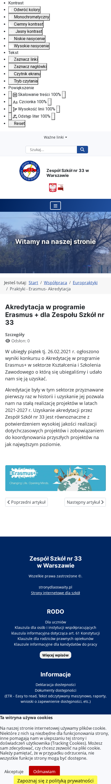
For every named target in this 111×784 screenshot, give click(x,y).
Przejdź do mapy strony (4, 135)
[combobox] (51, 149)
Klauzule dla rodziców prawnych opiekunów (55, 638)
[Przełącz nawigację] (55, 205)
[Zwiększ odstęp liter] (53, 116)
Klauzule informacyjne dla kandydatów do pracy (55, 644)
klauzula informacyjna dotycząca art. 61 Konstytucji (55, 633)
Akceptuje (13, 771)
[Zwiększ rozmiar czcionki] (49, 101)
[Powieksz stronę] (64, 94)
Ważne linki (54, 137)
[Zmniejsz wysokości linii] (10, 109)
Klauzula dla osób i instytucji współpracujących (55, 627)
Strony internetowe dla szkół (55, 592)
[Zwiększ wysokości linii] (58, 109)
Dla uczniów (55, 622)
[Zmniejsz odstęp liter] (10, 116)
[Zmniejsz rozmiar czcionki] (10, 101)
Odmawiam (44, 771)
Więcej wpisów (55, 655)
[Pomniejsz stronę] (10, 94)
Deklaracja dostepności (56, 684)
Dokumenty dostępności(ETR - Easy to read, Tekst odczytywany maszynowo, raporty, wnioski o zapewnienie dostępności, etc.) (55, 696)
